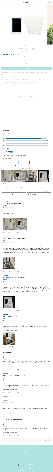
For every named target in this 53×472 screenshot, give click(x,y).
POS (20, 470)
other (26, 460)
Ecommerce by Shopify (28, 470)
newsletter (26, 447)
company (26, 451)
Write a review (16, 54)
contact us (26, 456)
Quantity (26, 61)
